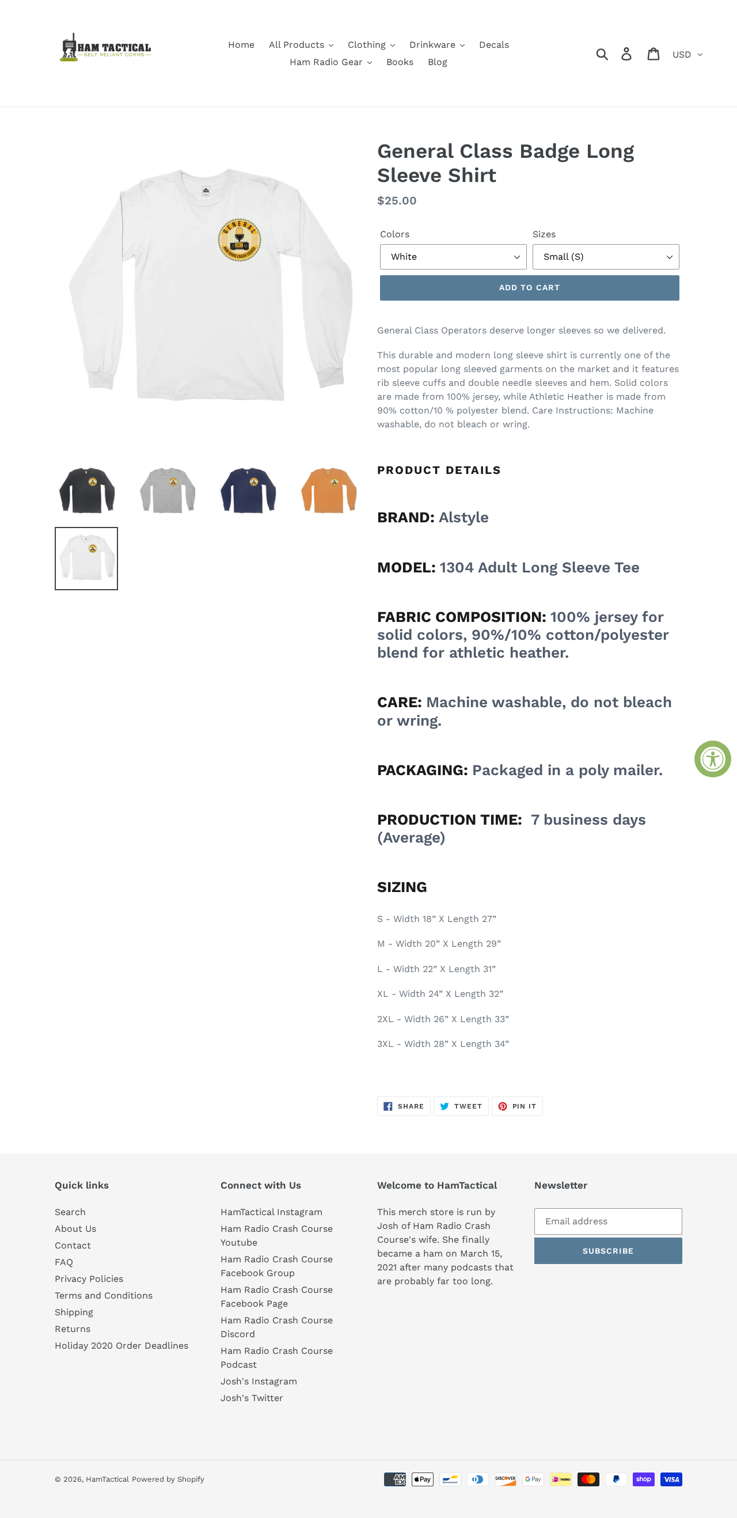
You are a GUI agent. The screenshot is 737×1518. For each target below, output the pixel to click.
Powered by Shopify (168, 1479)
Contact (73, 1245)
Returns (72, 1328)
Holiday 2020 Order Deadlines (121, 1345)
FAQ (64, 1262)
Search (70, 1211)
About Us (75, 1228)
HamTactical (107, 1479)
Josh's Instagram (259, 1381)
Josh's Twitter (252, 1397)
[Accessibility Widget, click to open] (712, 759)
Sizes (544, 234)
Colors (394, 234)
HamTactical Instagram (271, 1211)
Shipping (74, 1312)
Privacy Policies (89, 1278)
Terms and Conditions (104, 1295)
